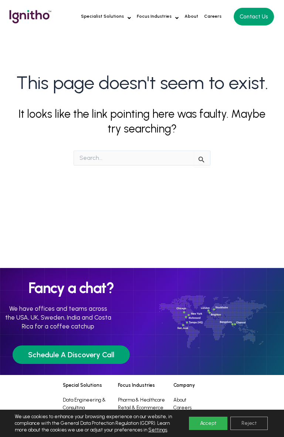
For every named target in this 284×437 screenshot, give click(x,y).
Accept (208, 423)
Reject (249, 423)
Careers (213, 16)
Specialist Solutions (102, 16)
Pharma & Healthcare (141, 400)
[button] (106, 16)
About (191, 16)
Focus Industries (154, 16)
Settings (157, 430)
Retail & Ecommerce (140, 407)
